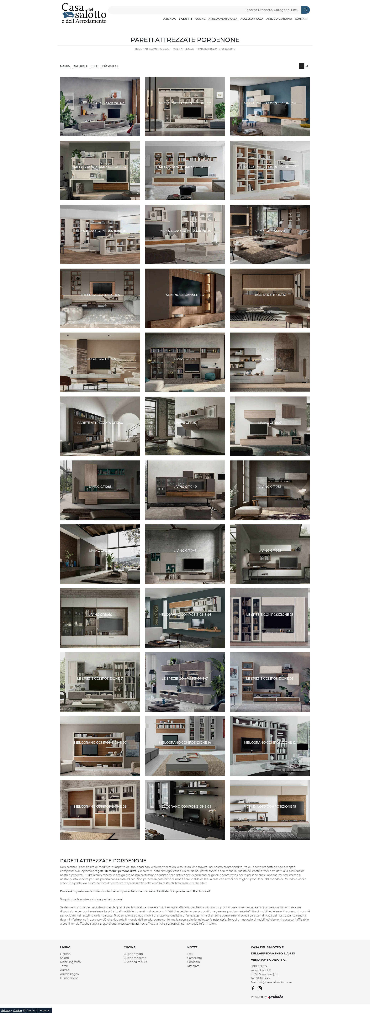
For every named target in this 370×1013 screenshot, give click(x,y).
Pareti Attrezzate (183, 49)
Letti (190, 954)
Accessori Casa (251, 18)
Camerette (194, 958)
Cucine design (133, 954)
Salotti (185, 18)
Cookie (17, 1010)
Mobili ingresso (70, 962)
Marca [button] (65, 65)
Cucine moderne (135, 958)
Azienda (169, 18)
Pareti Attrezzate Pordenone (216, 49)
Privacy (5, 1010)
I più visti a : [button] (109, 65)
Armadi (65, 970)
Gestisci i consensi (38, 1010)
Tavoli (64, 966)
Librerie (65, 954)
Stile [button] (94, 65)
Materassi (193, 966)
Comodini (194, 962)
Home (138, 49)
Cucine (200, 18)
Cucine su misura (135, 962)
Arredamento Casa (223, 18)
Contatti (301, 18)
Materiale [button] (80, 65)
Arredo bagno (69, 974)
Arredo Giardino (279, 18)
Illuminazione (69, 978)
